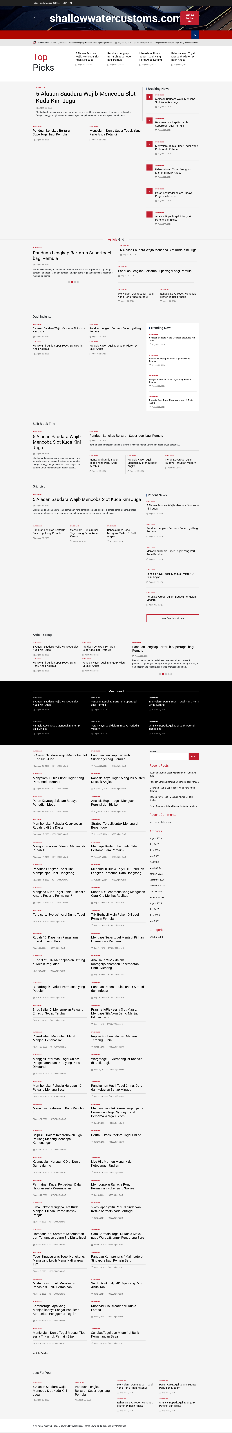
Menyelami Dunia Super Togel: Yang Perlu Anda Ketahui (149, 42)
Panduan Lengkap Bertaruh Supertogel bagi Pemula (62, 42)
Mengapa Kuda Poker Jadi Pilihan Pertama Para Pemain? (115, 848)
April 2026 (154, 862)
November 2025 (157, 885)
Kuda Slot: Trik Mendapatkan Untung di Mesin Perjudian (59, 962)
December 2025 (157, 879)
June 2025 (155, 915)
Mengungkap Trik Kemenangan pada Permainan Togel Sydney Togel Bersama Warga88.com (117, 1112)
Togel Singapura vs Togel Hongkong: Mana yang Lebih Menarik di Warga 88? (59, 1260)
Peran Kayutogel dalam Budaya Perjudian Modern (174, 194)
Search (153, 751)
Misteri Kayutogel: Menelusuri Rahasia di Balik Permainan (54, 1285)
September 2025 (157, 897)
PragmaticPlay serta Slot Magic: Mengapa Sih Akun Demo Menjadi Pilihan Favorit (115, 1013)
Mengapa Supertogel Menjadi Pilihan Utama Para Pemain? (117, 939)
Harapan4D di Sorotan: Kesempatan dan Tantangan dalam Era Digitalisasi (59, 1236)
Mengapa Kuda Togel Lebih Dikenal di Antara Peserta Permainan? (59, 894)
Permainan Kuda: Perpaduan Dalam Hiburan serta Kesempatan (58, 1186)
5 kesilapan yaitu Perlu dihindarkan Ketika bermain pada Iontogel (116, 1209)
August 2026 (156, 838)
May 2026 (154, 856)
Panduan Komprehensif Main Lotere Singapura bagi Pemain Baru (117, 1258)
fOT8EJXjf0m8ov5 (115, 42)
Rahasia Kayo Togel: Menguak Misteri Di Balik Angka (183, 56)
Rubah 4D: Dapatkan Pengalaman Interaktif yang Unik (56, 939)
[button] (198, 58)
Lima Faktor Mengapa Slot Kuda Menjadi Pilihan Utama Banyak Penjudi (56, 1211)
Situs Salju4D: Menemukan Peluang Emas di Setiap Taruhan (58, 1011)
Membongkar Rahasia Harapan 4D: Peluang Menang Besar (57, 1087)
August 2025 (156, 903)
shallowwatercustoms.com (116, 18)
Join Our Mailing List (190, 18)
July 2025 (154, 909)
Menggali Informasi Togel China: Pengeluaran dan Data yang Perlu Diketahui (56, 1063)
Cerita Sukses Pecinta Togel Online (116, 1135)
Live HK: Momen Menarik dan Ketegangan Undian (112, 1163)
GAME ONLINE (40, 88)
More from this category (173, 618)
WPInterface (120, 1426)
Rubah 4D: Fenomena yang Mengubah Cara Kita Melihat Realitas (118, 894)
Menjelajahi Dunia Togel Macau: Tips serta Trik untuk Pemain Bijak (59, 1334)
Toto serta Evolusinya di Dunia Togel (59, 914)
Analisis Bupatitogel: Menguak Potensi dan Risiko (173, 218)
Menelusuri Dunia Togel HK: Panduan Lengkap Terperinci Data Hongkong (117, 871)
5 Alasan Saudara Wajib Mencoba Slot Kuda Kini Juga (87, 56)
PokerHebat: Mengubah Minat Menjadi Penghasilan (54, 1038)
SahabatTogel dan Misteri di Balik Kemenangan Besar (115, 1334)
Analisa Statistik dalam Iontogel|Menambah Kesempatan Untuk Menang (115, 964)
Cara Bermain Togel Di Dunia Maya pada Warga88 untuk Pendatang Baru (117, 1236)
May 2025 (154, 921)
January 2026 (156, 874)
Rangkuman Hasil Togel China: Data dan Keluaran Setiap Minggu (116, 1087)
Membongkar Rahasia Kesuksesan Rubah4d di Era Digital (57, 825)
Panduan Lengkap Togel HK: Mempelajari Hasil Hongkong (53, 871)
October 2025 (156, 891)
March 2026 (155, 868)
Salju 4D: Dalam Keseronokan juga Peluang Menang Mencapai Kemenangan (57, 1139)
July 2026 (154, 844)
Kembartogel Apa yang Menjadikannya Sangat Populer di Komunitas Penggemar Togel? (56, 1310)
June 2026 (155, 850)
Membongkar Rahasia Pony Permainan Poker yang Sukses (112, 1186)
